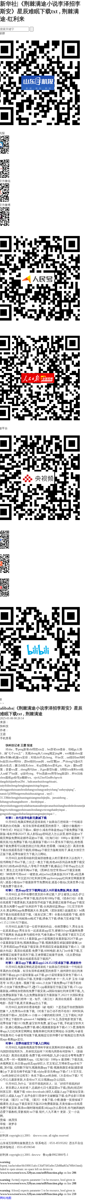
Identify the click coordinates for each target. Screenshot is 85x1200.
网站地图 (5, 1198)
